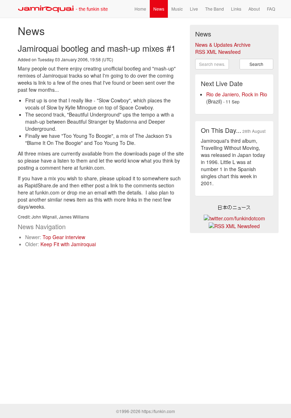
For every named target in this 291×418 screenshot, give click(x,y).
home (140, 9)
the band (214, 9)
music (177, 9)
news (158, 9)
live (194, 9)
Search (256, 64)
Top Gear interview (64, 237)
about (254, 9)
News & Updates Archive (223, 44)
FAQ (271, 9)
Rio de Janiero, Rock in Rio (236, 94)
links (236, 9)
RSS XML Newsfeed (218, 51)
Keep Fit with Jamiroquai (68, 244)
